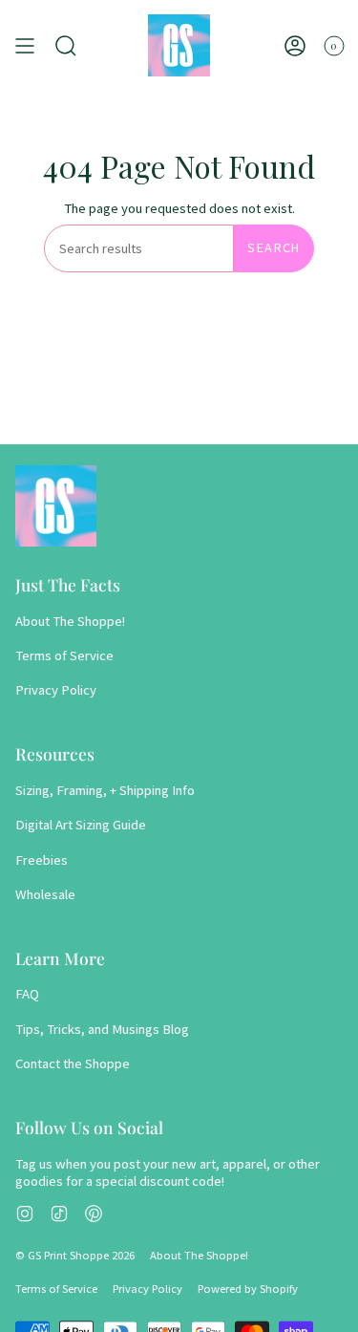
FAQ (27, 993)
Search (273, 247)
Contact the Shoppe (72, 1063)
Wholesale (45, 894)
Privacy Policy (55, 689)
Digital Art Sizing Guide (80, 824)
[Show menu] (25, 45)
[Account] (295, 45)
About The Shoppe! (70, 621)
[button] (65, 45)
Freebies (41, 860)
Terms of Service (64, 655)
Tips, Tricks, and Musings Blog (102, 1029)
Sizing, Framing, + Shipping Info (105, 790)
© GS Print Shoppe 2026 (75, 1255)
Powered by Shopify (248, 1288)
